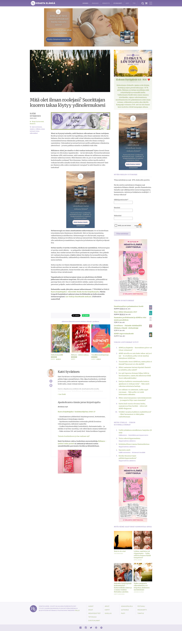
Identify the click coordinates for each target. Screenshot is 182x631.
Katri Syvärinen (37, 127)
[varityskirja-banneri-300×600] (133, 267)
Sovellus (108, 613)
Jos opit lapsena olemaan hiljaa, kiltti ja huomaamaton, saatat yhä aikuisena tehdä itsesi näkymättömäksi (135, 375)
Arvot (107, 606)
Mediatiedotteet (94, 613)
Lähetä (86, 315)
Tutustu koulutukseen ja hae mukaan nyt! (73, 436)
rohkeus (38, 129)
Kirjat (90, 610)
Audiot (90, 606)
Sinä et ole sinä (120, 551)
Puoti (123, 613)
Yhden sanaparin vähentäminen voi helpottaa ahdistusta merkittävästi (141, 586)
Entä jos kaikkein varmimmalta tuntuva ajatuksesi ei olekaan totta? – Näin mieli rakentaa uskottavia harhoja (134, 383)
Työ (134, 3)
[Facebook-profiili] (51, 381)
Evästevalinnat (94, 620)
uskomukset (34, 133)
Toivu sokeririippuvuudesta (129, 438)
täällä (77, 610)
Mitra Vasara (138, 560)
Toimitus (140, 613)
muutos (32, 129)
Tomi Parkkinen (118, 553)
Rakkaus (95, 3)
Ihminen (85, 3)
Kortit (107, 610)
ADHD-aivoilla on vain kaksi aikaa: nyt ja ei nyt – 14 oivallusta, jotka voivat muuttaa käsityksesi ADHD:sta (135, 355)
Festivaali (141, 606)
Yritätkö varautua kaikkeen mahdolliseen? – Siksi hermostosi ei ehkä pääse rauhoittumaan (135, 414)
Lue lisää (62, 394)
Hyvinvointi (117, 3)
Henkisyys (106, 3)
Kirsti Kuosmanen (119, 594)
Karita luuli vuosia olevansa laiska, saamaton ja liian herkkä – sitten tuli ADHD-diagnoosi (133, 406)
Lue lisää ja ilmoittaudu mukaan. (79, 297)
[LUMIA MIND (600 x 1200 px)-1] (80, 199)
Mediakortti (142, 610)
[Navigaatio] (150, 3)
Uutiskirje (125, 610)
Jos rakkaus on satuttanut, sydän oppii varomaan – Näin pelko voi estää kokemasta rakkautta (133, 392)
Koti (127, 3)
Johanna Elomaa (139, 592)
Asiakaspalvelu (127, 606)
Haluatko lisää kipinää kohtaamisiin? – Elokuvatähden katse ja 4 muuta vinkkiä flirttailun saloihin (123, 587)
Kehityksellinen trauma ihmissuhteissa (134, 444)
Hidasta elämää (54, 3)
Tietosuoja (92, 617)
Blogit (34, 121)
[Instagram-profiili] (51, 385)
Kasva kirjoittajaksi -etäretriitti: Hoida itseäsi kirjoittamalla (75, 292)
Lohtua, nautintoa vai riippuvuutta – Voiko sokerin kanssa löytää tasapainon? (142, 554)
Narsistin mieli (124, 450)
